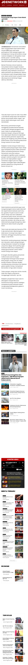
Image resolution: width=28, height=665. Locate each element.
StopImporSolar (5, 325)
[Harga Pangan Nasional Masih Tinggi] (19, 572)
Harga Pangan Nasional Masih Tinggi (8, 572)
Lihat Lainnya (12, 560)
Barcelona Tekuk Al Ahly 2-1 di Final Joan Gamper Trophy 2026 (18, 420)
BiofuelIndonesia (9, 323)
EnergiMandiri (17, 323)
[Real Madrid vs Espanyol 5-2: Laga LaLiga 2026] (19, 510)
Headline (9, 15)
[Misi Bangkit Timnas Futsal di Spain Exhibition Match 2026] (19, 542)
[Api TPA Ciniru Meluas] (5, 400)
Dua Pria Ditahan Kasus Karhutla (8, 497)
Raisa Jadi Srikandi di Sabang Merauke (7, 536)
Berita (3, 373)
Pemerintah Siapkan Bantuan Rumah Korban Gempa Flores (17, 392)
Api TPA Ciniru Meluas (15, 398)
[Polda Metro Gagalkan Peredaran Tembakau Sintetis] (5, 386)
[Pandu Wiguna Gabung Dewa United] (5, 414)
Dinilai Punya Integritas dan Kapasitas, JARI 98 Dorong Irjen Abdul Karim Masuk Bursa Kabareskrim (12, 377)
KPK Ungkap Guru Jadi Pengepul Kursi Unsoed (8, 529)
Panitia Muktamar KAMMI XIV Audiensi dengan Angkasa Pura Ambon (8, 517)
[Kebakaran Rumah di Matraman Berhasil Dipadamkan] (5, 407)
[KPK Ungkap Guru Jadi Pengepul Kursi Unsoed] (19, 530)
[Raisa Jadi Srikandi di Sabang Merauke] (19, 536)
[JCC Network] (14, 2)
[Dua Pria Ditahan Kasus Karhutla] (19, 497)
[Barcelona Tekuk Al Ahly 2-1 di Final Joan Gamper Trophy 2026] (5, 421)
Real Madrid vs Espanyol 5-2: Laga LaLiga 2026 (8, 510)
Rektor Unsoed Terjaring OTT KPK (8, 632)
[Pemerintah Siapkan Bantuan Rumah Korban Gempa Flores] (5, 393)
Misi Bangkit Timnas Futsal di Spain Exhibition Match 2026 (8, 542)
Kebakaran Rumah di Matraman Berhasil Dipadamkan (18, 406)
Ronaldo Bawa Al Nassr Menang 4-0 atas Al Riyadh (8, 549)
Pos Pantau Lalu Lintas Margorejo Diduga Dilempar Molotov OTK (8, 651)
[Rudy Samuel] (2, 21)
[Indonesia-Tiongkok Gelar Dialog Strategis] (19, 659)
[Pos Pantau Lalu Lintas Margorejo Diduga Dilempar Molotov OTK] (19, 652)
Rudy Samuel (10, 21)
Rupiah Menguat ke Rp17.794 (7, 578)
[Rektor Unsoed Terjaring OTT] (19, 620)
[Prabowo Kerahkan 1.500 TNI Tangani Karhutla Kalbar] (19, 504)
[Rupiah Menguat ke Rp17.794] (19, 579)
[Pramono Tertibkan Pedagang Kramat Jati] (19, 555)
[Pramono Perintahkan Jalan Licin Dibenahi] (19, 646)
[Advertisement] (14, 98)
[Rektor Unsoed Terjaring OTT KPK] (19, 633)
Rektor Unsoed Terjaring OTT (8, 619)
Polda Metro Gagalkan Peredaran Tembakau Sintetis (17, 384)
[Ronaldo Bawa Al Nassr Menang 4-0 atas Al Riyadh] (19, 549)
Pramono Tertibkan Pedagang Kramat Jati (8, 555)
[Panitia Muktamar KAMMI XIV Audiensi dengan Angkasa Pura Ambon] (19, 517)
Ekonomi (4, 15)
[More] (20, 25)
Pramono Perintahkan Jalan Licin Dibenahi (8, 645)
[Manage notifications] (24, 654)
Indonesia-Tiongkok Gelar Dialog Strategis (8, 658)
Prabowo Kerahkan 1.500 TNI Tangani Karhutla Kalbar (8, 504)
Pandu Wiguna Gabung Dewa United (8, 523)
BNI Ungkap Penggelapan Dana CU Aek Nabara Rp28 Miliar (21, 344)
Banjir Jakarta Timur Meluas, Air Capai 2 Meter (7, 342)
